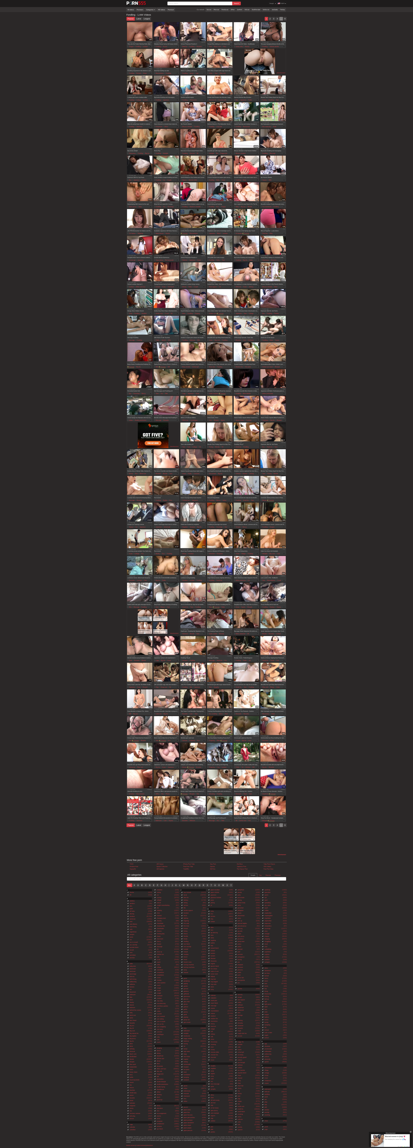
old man (213, 1103)
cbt (158, 908)
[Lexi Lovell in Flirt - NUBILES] (273, 565)
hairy (185, 1028)
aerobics (132, 903)
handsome (187, 1036)
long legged (214, 981)
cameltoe (132, 1129)
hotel (185, 1072)
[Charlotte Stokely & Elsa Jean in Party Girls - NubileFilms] (273, 485)
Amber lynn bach (267, 367)
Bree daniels (247, 393)
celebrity (159, 910)
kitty (212, 919)
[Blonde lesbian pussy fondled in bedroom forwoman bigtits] (140, 645)
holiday (186, 1062)
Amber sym (212, 313)
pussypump (241, 980)
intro (185, 1098)
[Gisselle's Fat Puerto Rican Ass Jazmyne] (220, 378)
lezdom (213, 956)
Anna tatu (212, 367)
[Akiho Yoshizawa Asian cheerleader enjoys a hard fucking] (246, 298)
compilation (160, 975)
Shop (130, 313)
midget (213, 1029)
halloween (187, 1031)
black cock (133, 1054)
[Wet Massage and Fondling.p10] (166, 378)
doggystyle (160, 1074)
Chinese (238, 473)
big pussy (133, 1038)
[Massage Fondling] (140, 325)
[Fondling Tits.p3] (193, 645)
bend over (133, 1015)
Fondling (138, 46)
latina (212, 938)
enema (159, 1116)
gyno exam (187, 1022)
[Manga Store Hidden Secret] (140, 298)
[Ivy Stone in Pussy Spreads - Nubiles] (273, 779)
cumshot (159, 1032)
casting (159, 897)
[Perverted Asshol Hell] (140, 378)
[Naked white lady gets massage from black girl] (140, 592)
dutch (158, 1097)
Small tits (246, 500)
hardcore (186, 1041)
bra (131, 1085)
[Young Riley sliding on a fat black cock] (220, 31)
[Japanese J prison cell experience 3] (166, 645)
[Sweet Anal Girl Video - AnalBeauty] (246, 31)
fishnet (186, 928)
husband (186, 1080)
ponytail (240, 949)
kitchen (213, 916)
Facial (272, 660)
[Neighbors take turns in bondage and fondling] (220, 218)
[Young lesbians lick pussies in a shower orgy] (166, 805)
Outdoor (272, 607)
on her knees (215, 1108)
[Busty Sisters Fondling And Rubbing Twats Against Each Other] (140, 352)
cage (131, 1124)
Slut (226, 527)
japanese (213, 895)
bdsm (131, 1000)
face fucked (187, 892)
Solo (210, 420)
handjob (186, 1033)
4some (165, 46)
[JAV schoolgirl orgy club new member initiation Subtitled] (166, 672)
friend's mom (188, 962)
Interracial (171, 287)
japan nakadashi (189, 1122)
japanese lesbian (216, 897)
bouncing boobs (134, 1080)
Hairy (224, 46)
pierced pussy (242, 926)
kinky (212, 911)
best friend (133, 1020)
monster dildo (215, 1052)
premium (240, 967)
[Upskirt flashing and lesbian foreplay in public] (246, 111)
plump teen (241, 941)
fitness (186, 933)
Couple (169, 180)
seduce (240, 1060)
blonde (132, 1059)
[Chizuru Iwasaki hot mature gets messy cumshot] (220, 165)
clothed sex (160, 954)
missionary (214, 1042)
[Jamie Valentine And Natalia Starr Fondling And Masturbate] (273, 619)
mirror (212, 1039)
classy (159, 941)
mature (213, 1013)
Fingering (192, 740)
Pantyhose (159, 126)
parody (240, 892)
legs (212, 945)
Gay (260, 875)
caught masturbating (163, 905)
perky (239, 905)
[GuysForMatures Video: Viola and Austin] (193, 298)
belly (131, 1012)
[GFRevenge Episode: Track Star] (246, 325)
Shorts (272, 740)
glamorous (187, 996)
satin (239, 1047)
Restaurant (246, 126)
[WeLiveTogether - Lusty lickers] (273, 218)
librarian (213, 958)
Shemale (268, 875)
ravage (240, 997)
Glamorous (132, 153)
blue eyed (133, 1064)
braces (132, 1087)
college (159, 967)
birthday (132, 1049)
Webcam (238, 287)
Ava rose (265, 740)
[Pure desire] (166, 485)
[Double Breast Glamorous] (166, 245)
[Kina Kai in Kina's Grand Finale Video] (193, 138)
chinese (159, 931)
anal (131, 921)
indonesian (187, 1091)
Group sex (164, 687)
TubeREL (186, 869)
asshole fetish (134, 947)
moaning (213, 1044)
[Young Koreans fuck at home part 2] (166, 272)
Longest (147, 19)
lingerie (213, 963)
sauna (239, 1049)
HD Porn (212, 869)
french (185, 957)
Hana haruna (159, 233)
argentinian (133, 932)
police (239, 944)
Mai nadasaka (266, 126)
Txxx (177, 42)
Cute (244, 340)
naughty (213, 1066)
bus (131, 1111)
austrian (132, 957)
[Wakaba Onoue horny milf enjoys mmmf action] (166, 31)
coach (158, 962)
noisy (212, 1076)
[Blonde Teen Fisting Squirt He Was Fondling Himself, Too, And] (273, 85)
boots (131, 1069)
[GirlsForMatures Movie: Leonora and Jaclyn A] (246, 512)
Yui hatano (132, 233)
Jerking (251, 287)
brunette (132, 1098)
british (131, 1095)
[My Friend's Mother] (193, 111)
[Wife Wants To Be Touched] (166, 325)
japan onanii (187, 1125)
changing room (161, 918)
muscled (213, 1057)
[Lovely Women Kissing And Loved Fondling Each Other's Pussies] (193, 218)
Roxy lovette (186, 367)
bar (131, 989)
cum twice (160, 1029)
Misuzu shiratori (187, 126)
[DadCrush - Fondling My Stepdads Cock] (193, 619)
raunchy (240, 994)
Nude (274, 126)
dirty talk (159, 1071)
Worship (221, 634)
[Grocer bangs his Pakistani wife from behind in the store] (140, 405)
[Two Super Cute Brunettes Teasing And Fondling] (193, 699)
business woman (135, 1113)
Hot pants (248, 367)
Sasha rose (242, 820)
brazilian (132, 1090)
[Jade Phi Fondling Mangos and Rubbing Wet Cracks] (193, 672)
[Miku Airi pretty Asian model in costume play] (140, 111)
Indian (131, 420)
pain (212, 1127)
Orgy (157, 687)
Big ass (243, 206)
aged (131, 908)
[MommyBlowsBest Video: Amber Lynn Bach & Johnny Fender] (273, 352)
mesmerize (214, 1021)
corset (159, 977)
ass (131, 939)
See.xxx (209, 9)
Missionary (265, 714)
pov (239, 962)
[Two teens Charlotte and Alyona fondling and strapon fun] (166, 458)
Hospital (199, 46)
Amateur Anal (134, 866)
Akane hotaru (240, 420)
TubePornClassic (174, 202)
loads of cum (215, 971)
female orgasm (188, 910)
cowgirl (159, 993)
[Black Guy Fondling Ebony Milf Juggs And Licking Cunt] (193, 538)
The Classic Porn (242, 869)
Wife (270, 180)
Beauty (247, 46)
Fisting (264, 100)
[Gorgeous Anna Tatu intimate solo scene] (220, 352)
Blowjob (277, 367)
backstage (133, 974)
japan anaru (187, 1110)
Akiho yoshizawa (267, 393)
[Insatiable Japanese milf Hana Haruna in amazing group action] (166, 218)
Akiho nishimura (241, 580)
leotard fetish (215, 948)
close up (159, 952)
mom (212, 1047)
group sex (187, 1019)
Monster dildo (193, 180)
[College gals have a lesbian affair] (140, 85)
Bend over (143, 473)
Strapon (238, 527)
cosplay (159, 980)
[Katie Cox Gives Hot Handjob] (273, 538)
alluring (132, 914)
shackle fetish (242, 1073)
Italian (224, 500)
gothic (185, 1009)
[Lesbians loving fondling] (193, 565)
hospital (186, 1067)
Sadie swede (213, 634)
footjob (186, 952)
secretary (240, 1055)
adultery (132, 901)
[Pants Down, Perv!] (220, 405)
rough (239, 1031)
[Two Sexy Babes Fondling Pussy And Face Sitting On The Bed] (220, 725)
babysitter (133, 966)
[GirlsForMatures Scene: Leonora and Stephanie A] (273, 512)
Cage (184, 393)
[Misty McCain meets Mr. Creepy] (166, 191)
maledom (213, 998)
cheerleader (160, 928)
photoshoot (241, 915)
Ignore (191, 73)
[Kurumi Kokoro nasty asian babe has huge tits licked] (246, 165)
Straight (252, 875)
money (213, 1049)
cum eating (160, 1019)
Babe (218, 180)
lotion (212, 987)
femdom (186, 913)
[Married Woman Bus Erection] (246, 85)
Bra (217, 153)
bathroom (133, 994)
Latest (138, 19)
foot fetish (187, 944)
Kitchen (138, 73)
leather (213, 943)
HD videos (161, 10)
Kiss (217, 206)
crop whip (160, 1001)
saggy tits (241, 1042)
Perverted (136, 393)
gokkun (186, 1007)
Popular (131, 19)
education (160, 1108)
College (138, 100)
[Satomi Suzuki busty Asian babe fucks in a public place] (193, 458)
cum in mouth (161, 1021)
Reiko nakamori (240, 634)
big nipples (133, 1036)
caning (159, 892)
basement (133, 992)
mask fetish (214, 1003)
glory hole (187, 1001)
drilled (158, 1092)
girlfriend (186, 994)
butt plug (132, 1116)
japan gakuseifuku (189, 1117)
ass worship (133, 945)
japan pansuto (188, 1130)
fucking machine (189, 964)
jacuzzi (186, 1107)
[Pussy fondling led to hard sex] (273, 592)
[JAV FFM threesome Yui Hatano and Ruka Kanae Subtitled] (140, 218)
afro (131, 906)
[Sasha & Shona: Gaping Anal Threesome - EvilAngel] (273, 645)
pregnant (240, 964)
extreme (159, 1126)
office (212, 1095)
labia (212, 927)
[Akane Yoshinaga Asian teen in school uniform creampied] (166, 512)
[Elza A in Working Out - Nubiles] (246, 779)
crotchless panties (162, 1006)
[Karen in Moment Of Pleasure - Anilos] (220, 538)
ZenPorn (239, 9)
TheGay (282, 9)
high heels (187, 1051)
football (186, 949)
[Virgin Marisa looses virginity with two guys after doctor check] (220, 565)
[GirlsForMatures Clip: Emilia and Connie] (193, 165)
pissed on (241, 939)
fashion (186, 905)
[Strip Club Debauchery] (246, 538)
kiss (212, 914)
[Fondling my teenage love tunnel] (220, 512)
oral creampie (215, 1113)
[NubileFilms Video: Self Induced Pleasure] (220, 272)
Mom (275, 287)
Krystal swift (222, 100)
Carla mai (159, 714)
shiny (239, 1080)
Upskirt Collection (161, 866)
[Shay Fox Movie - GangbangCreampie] (273, 805)
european (159, 1121)
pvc (239, 983)
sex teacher (241, 1070)
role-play (240, 1023)
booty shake (133, 1072)
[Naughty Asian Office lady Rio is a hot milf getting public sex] (246, 592)
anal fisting (133, 926)
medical (213, 1016)
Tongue (131, 46)
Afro (130, 607)
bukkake (132, 1103)
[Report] (128, 39)
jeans (212, 900)
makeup (213, 995)
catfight (159, 900)
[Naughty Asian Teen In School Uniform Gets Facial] (140, 245)
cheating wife (161, 926)
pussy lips (241, 977)
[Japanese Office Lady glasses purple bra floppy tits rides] (166, 779)
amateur (132, 916)
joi (211, 905)
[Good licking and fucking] (220, 191)
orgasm (213, 1115)
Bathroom (159, 820)
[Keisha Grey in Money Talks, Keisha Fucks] (140, 458)
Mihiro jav (185, 420)
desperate (160, 1066)
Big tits (147, 153)
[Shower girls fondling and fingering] (220, 752)
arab (131, 929)
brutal (131, 1100)
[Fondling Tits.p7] (246, 432)
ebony (158, 1105)
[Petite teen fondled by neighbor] (193, 512)
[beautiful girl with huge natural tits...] (220, 138)
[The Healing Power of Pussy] (220, 619)
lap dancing (214, 932)
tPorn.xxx (216, 9)
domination (160, 1079)
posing (240, 959)
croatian (159, 998)
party (239, 895)
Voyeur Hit (202, 68)
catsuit (159, 902)
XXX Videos (267, 866)
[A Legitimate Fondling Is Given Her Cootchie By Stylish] (193, 805)
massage (213, 1005)
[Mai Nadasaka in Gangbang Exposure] (273, 111)
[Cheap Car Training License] (140, 512)
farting (185, 902)
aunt (131, 952)
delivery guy (160, 1058)
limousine (214, 961)
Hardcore (238, 447)
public (239, 972)
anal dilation (133, 924)
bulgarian (132, 1105)
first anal (186, 923)
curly (158, 1037)
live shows (214, 969)
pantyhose (241, 890)
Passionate (212, 473)
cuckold (159, 1014)
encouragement (161, 1113)
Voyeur (264, 180)
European (220, 553)
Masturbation (160, 73)
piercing (240, 928)
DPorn (233, 9)
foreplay (186, 954)
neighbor (213, 1068)
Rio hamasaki (169, 260)
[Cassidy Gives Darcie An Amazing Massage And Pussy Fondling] (140, 485)
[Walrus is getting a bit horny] (193, 58)
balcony (132, 976)
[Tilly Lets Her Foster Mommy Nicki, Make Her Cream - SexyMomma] (140, 31)
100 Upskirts (160, 869)
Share (145, 73)
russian (240, 1036)
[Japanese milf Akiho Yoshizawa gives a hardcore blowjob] (273, 378)
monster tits (214, 1055)
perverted (240, 908)
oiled (212, 1097)
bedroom (132, 1007)
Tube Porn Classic (269, 864)
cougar (159, 988)
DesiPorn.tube (256, 9)
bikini (131, 1046)
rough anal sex (242, 1033)
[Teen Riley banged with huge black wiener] (220, 58)
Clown (237, 553)
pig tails (240, 931)
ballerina (132, 984)
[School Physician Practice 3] (193, 31)
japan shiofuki (215, 892)
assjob (132, 950)
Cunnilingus (194, 420)
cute (158, 1039)
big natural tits (134, 1033)
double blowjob (161, 1081)
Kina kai (192, 153)
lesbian (213, 950)
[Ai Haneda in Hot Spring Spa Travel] (246, 218)
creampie (159, 995)
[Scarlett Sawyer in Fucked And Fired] (246, 352)
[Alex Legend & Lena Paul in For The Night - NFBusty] (246, 191)
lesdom (213, 953)
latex (212, 935)
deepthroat (160, 1056)
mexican (213, 1026)
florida (185, 939)
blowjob (132, 1062)
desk (158, 1063)
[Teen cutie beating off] (193, 432)
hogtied (186, 1059)
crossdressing (161, 1003)
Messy (144, 393)
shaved (240, 1078)
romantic (240, 1028)
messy (213, 1024)
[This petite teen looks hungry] (220, 245)
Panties (144, 180)
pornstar (240, 954)
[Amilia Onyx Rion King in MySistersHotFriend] (166, 298)
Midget (243, 553)
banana (132, 987)
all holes (132, 911)
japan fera (187, 1112)
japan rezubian (215, 890)
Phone (168, 794)
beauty (132, 1002)
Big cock (217, 340)
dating (158, 1053)
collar (158, 964)
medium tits (214, 1018)
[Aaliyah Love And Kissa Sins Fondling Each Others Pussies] (193, 752)
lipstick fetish (215, 966)
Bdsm (219, 233)
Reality (165, 500)
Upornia (203, 42)
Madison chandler (195, 206)
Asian (223, 180)
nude (212, 1079)
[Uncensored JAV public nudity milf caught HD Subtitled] (246, 752)
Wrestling (212, 794)
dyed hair (159, 1100)
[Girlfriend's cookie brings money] (193, 272)
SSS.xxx (247, 9)
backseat (132, 971)
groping (186, 1017)
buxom (132, 1118)
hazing (186, 1043)
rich (239, 1018)
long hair (213, 979)
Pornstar (185, 233)
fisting (185, 931)
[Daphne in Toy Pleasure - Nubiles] (246, 699)
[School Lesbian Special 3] (140, 272)
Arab (168, 607)
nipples (213, 1073)
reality (239, 1002)
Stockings (170, 206)
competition (160, 972)
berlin (131, 1018)
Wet (166, 393)
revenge (240, 1015)
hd (184, 1046)
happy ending (188, 1038)
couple (159, 990)
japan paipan (187, 1128)
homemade (187, 1064)
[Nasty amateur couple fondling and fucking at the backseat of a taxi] (166, 165)
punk (239, 975)
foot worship (187, 946)
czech (158, 1042)
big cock (132, 1031)
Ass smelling (213, 714)
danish (159, 1050)
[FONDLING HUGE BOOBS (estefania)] (166, 565)
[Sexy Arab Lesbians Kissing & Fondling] (166, 592)
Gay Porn (213, 864)
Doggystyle (223, 153)
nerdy (212, 1071)
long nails (214, 984)
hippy (185, 1054)
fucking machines (189, 967)
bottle (131, 1077)
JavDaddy (275, 9)
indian (185, 1088)
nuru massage (215, 1084)
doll (158, 1076)
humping (186, 1077)
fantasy (186, 900)
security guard (242, 1057)
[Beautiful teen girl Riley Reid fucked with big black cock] (220, 325)
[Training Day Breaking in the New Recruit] (220, 699)
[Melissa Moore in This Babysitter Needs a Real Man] (220, 111)
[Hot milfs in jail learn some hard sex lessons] (193, 378)
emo (158, 1111)
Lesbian (145, 46)
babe (131, 963)
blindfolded (133, 1056)
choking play (161, 933)
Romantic (132, 580)
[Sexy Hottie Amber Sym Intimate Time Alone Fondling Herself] (220, 298)
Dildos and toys (141, 287)
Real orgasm (213, 287)
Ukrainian (212, 553)
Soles (211, 73)
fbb (185, 908)
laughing (213, 940)
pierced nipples (242, 923)
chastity (159, 921)
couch (158, 985)
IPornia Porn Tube (189, 864)
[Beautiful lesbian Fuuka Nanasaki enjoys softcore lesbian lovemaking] (273, 191)
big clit (132, 1028)
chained (159, 915)
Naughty (216, 687)
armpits (132, 934)
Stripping (140, 233)
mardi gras (214, 1000)
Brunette (273, 260)
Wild (157, 367)
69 (197, 153)
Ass (164, 206)
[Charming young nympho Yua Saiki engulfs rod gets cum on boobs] (140, 538)
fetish (185, 915)
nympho (213, 1089)
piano (239, 918)
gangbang (187, 981)
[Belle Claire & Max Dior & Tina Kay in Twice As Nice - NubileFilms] (166, 725)
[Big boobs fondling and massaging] (166, 85)
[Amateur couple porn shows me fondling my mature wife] (193, 325)
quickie (240, 988)
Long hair (219, 126)
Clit (220, 287)
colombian (160, 970)
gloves (186, 1004)
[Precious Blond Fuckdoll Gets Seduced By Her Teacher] (193, 352)
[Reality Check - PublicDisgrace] (246, 645)
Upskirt (164, 340)
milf (212, 1031)
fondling (186, 941)
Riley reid (222, 73)
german (186, 988)
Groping (197, 313)
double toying (161, 1087)
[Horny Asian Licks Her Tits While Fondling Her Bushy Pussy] (140, 672)
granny (186, 1012)
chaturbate (160, 923)
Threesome (193, 100)
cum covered (161, 1016)
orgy (212, 1118)
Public (250, 100)
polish (239, 946)
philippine (240, 910)
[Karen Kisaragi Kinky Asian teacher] (193, 485)
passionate (241, 897)
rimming (240, 1020)
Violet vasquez (213, 393)
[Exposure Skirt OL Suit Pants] (140, 165)
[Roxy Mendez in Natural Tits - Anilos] (140, 699)
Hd (171, 313)
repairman (241, 1007)
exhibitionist (160, 1124)
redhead (240, 1005)
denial (158, 1061)
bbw (131, 997)
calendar (132, 1127)
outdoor (213, 1121)
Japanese (166, 100)
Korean (158, 287)
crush (158, 1008)
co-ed (158, 959)
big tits (132, 1041)
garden (186, 986)
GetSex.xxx (266, 9)
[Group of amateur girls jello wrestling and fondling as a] (220, 779)
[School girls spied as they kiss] (246, 725)
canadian (159, 890)
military (213, 1034)
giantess (186, 991)
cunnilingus (160, 1034)
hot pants (186, 1069)
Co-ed (167, 313)
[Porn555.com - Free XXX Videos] (136, 4)
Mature (184, 180)
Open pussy (132, 206)
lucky (212, 989)
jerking (213, 902)
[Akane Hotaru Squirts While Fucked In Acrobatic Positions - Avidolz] (246, 405)
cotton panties (161, 983)
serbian (240, 1067)
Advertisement (281, 73)
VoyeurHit (133, 869)
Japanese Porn (241, 866)
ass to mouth (134, 942)
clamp (158, 936)
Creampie (265, 420)
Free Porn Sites (268, 869)
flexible (186, 936)
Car (164, 180)
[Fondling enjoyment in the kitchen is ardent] (140, 58)
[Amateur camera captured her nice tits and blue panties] (246, 458)
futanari (186, 972)
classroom (160, 939)
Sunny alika (239, 46)
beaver (132, 1005)
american (132, 919)
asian (131, 937)
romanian (240, 1025)
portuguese (241, 957)
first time (186, 926)
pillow (239, 933)
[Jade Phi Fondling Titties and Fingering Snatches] (140, 805)
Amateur (192, 527)
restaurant (241, 1010)
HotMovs (149, 42)
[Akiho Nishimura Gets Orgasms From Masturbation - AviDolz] (246, 565)
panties (213, 1132)
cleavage (159, 946)
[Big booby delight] (140, 138)
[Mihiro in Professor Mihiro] (193, 405)
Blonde (250, 206)
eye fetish (160, 1129)
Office (166, 126)
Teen (210, 46)
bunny (131, 1108)
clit (158, 949)
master (213, 1008)
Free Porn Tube (188, 866)
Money (184, 287)
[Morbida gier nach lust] (193, 725)
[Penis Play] (166, 138)
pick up (240, 921)
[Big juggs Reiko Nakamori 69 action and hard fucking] (246, 619)
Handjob (165, 153)
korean (213, 921)
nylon (212, 1086)
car (158, 895)
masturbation (215, 1011)
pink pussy (241, 936)
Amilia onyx (159, 313)
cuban (158, 1011)
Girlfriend (251, 340)
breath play (133, 1093)
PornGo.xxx (225, 9)
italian (185, 1101)
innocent (186, 1093)
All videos (130, 10)
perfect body (241, 902)
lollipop (213, 976)
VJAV (257, 148)
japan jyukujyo (188, 1120)
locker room (214, 974)
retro (239, 1012)
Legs (197, 73)
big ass (132, 1025)
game (185, 978)
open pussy (214, 1110)
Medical (184, 46)
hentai (185, 1049)
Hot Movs (240, 864)
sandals (240, 1044)
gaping (186, 983)
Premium (171, 10)
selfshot (240, 1065)
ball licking (133, 979)
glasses (186, 999)
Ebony (184, 553)
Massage (272, 153)
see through (241, 1062)
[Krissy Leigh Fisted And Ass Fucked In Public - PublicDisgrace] (140, 725)
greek (185, 1014)
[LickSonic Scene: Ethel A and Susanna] (140, 565)
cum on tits (160, 1024)
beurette (132, 1023)
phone (239, 913)
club (158, 957)
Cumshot (196, 473)
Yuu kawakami (266, 206)
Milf (169, 367)
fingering (186, 921)
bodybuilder (133, 1067)
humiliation (187, 1074)
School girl (132, 260)
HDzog (283, 42)
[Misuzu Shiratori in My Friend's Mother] (246, 138)
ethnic (158, 1118)
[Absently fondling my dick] (166, 58)
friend (185, 959)
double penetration (162, 1084)
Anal (157, 607)
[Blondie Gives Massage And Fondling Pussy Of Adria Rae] (166, 405)
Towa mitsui (159, 260)
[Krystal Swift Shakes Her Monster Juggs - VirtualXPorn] (220, 85)
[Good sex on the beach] (273, 325)
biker (131, 1043)
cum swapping (161, 1026)
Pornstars (140, 10)
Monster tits (212, 100)
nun (212, 1081)
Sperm (223, 420)
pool (239, 952)
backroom (133, 969)
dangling (159, 1048)
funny (185, 970)
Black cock (217, 46)
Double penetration (140, 420)
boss (131, 1074)
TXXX (131, 864)
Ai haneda (239, 233)
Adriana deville (274, 46)
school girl (241, 1052)
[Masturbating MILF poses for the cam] (140, 191)
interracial (187, 1096)
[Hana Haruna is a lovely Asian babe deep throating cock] (166, 111)
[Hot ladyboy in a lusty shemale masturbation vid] (246, 272)
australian (133, 955)
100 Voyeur (159, 864)
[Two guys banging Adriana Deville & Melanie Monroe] (273, 31)
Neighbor (185, 527)
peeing (240, 900)
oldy (212, 1105)
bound (131, 1082)
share (239, 1075)
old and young (215, 1100)
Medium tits (239, 367)
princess (240, 970)
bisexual (132, 1051)
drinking (159, 1094)
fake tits (186, 897)
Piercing (264, 233)
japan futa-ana (188, 1115)
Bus (237, 100)
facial (185, 895)
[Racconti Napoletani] (220, 485)
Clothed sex (186, 500)
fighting (186, 918)
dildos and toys (161, 1069)
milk (212, 1036)
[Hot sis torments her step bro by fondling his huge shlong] (246, 485)
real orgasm (241, 1000)
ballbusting (133, 981)
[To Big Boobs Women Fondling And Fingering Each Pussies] (220, 592)
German (184, 740)
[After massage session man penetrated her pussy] (273, 699)
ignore (185, 1086)
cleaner (159, 944)
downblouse (160, 1089)
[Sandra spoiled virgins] (193, 85)
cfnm (158, 913)
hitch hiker (187, 1056)
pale (212, 1129)
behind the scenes (135, 1010)
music (212, 1060)
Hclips (150, 68)
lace (212, 930)
